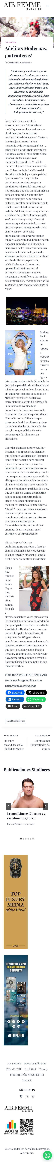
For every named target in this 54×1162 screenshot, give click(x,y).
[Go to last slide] (8, 806)
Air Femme (14, 62)
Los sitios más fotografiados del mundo (40, 742)
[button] (47, 1155)
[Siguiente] (45, 806)
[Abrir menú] (47, 6)
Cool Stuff (30, 1069)
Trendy (43, 1069)
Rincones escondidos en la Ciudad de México (14, 742)
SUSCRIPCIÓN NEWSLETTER (27, 1074)
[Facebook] (21, 1096)
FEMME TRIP (14, 1069)
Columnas (10, 42)
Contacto (27, 1080)
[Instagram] (32, 1096)
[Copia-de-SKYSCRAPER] (27, 1000)
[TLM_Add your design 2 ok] (27, 902)
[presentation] (27, 792)
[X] (27, 1096)
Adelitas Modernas (15, 720)
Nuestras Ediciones (35, 1063)
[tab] (21, 839)
